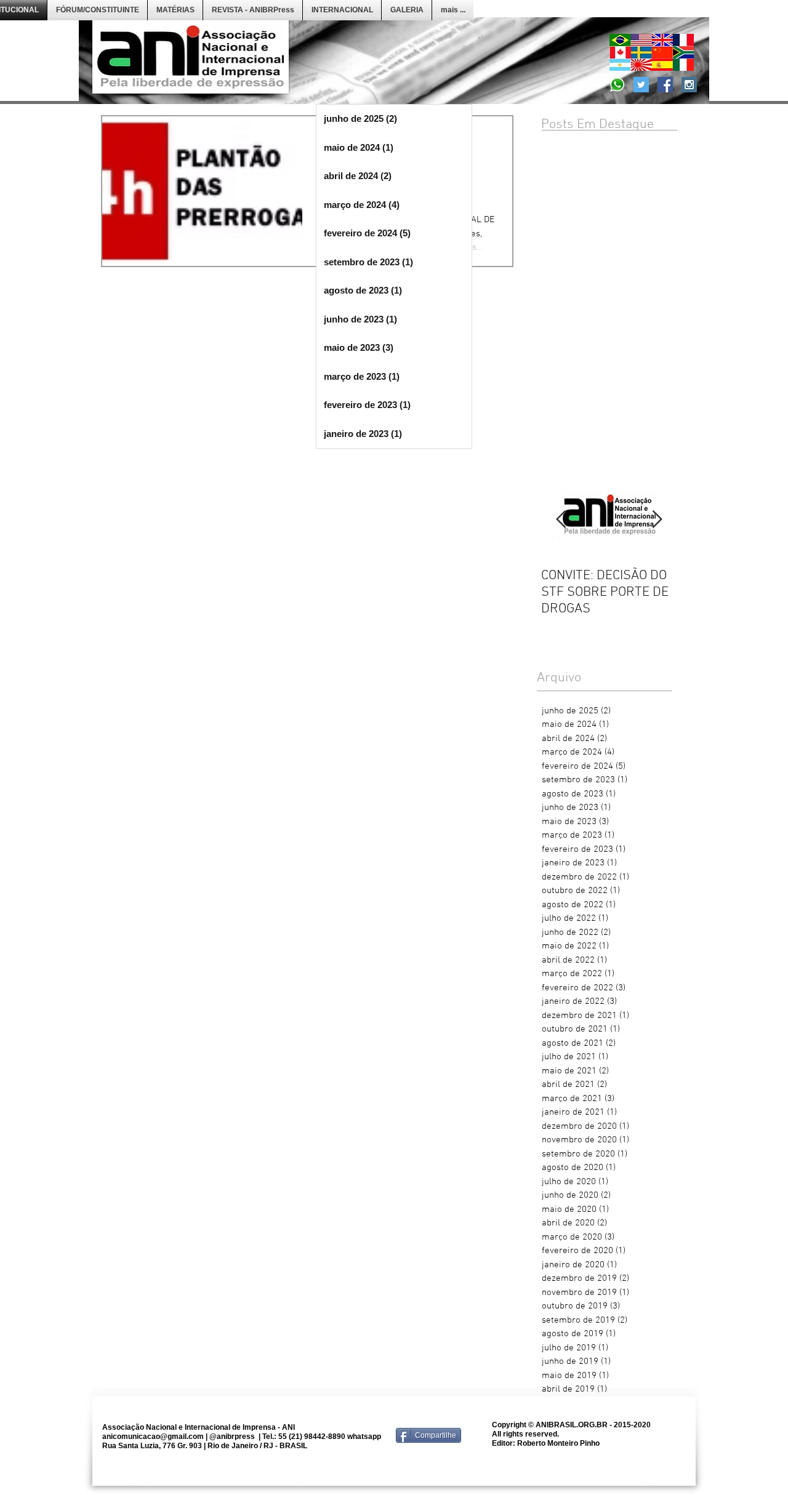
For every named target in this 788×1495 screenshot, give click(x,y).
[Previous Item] (560, 519)
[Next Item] (656, 519)
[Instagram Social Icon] (689, 84)
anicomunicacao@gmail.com (153, 1436)
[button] (97, 10)
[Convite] (617, 84)
